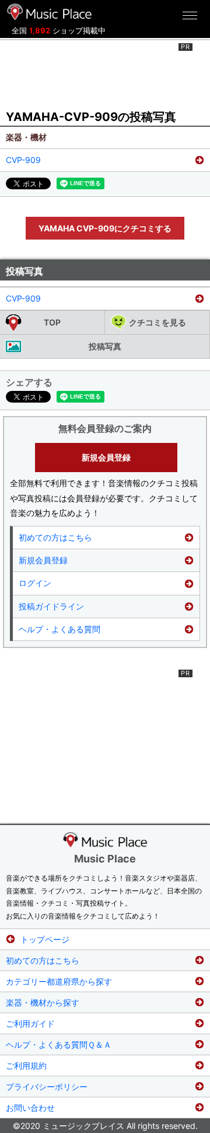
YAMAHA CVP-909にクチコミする (105, 228)
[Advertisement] (105, 72)
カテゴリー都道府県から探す (59, 981)
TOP (52, 322)
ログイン (35, 583)
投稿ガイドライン (51, 606)
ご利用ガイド (30, 1023)
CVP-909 (23, 160)
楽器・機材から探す (42, 1002)
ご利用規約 (26, 1065)
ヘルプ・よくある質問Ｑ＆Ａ (58, 1044)
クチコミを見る (157, 322)
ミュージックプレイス (49, 11)
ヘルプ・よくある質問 (59, 629)
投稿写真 (105, 346)
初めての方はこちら (55, 537)
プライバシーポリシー (47, 1087)
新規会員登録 (106, 457)
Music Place (105, 859)
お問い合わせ (30, 1108)
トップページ (44, 939)
